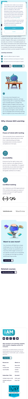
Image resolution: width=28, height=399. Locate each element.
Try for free (7, 260)
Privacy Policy (17, 17)
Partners (17, 371)
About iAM (17, 365)
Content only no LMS (8, 378)
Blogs (4, 365)
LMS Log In (17, 378)
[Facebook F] (14, 338)
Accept (14, 28)
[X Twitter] (10, 338)
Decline (14, 31)
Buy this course (17, 66)
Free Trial (6, 358)
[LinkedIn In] (7, 338)
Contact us (17, 367)
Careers (16, 369)
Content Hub (6, 367)
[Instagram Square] (17, 338)
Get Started (5, 66)
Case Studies (6, 369)
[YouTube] (4, 338)
